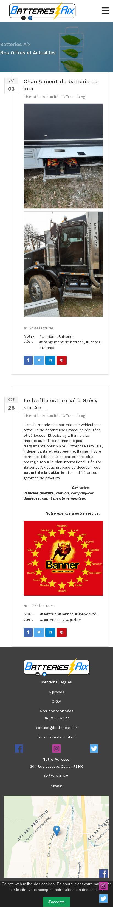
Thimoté (31, 97)
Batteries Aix (53, 620)
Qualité (75, 620)
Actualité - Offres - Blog (64, 97)
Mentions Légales (56, 682)
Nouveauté (86, 614)
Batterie (65, 337)
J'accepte (56, 902)
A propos (56, 692)
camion (48, 337)
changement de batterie (63, 342)
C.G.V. (56, 701)
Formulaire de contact (56, 737)
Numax (48, 348)
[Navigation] (105, 11)
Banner (94, 342)
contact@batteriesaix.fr (56, 728)
